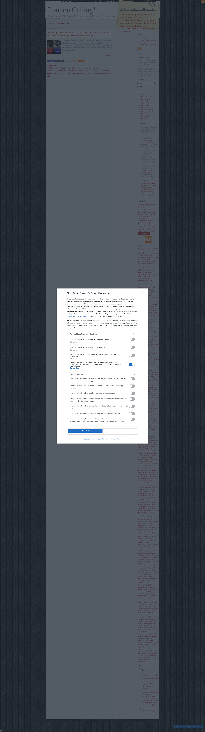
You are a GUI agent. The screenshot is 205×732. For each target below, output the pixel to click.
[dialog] (102, 366)
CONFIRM (85, 431)
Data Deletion (89, 439)
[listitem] (102, 334)
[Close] (143, 293)
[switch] (132, 339)
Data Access (102, 439)
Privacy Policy (116, 439)
